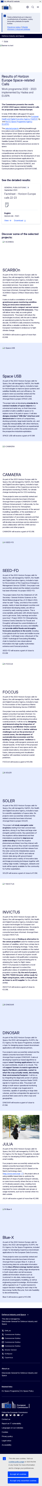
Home (6, 41)
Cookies (5, 1432)
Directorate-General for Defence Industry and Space (19, 1374)
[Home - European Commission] (7, 6)
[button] (7, 220)
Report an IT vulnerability (11, 1423)
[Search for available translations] (39, 119)
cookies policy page (16, 1462)
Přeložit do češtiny (14, 27)
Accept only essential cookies (23, 1480)
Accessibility (6, 1445)
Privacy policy (7, 1436)
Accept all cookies (18, 1474)
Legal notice (6, 1441)
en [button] (27, 7)
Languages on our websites (12, 1428)
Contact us (6, 1419)
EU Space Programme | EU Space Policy (18, 1391)
